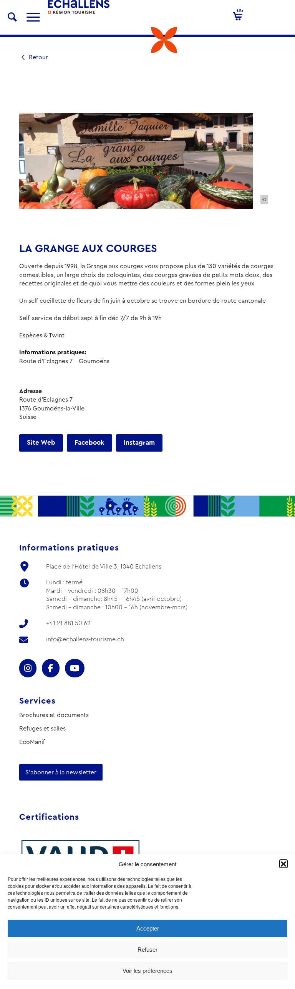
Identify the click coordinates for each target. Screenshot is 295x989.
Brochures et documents (54, 714)
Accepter (147, 928)
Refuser (147, 949)
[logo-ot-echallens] (78, 11)
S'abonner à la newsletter (60, 772)
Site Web (41, 442)
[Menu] (29, 17)
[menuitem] (12, 17)
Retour (37, 57)
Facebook (89, 442)
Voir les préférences (147, 970)
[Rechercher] (12, 17)
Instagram (139, 442)
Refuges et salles (42, 728)
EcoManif (32, 741)
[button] (283, 863)
